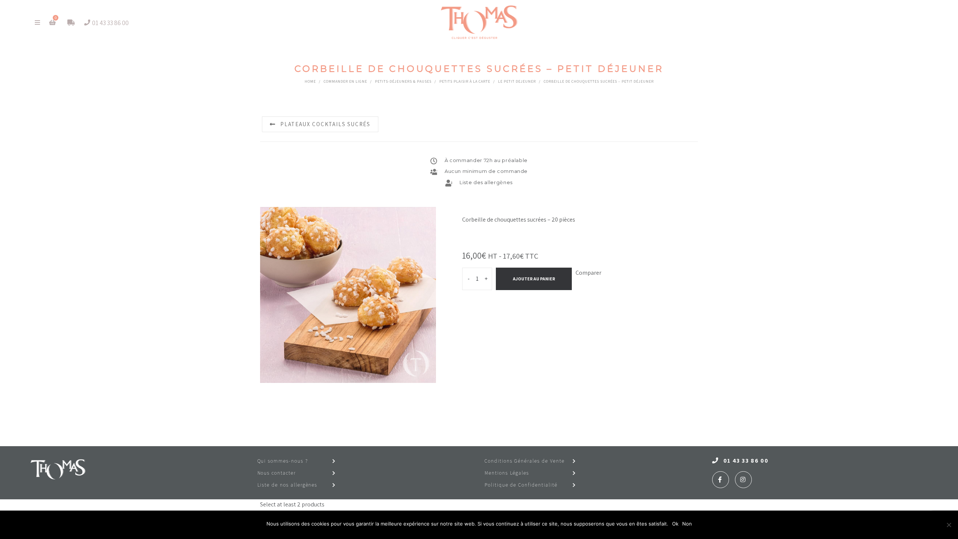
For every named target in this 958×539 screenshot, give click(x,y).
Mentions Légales (507, 473)
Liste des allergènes (486, 182)
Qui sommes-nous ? (282, 461)
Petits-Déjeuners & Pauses (403, 81)
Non (687, 524)
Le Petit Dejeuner (517, 81)
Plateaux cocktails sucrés (325, 124)
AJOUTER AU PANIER (534, 278)
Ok (675, 524)
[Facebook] (720, 479)
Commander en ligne (345, 81)
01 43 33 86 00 (745, 461)
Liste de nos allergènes (287, 485)
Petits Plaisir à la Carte (464, 81)
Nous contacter (276, 473)
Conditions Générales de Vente (525, 461)
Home (310, 81)
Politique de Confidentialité (521, 485)
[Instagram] (743, 479)
